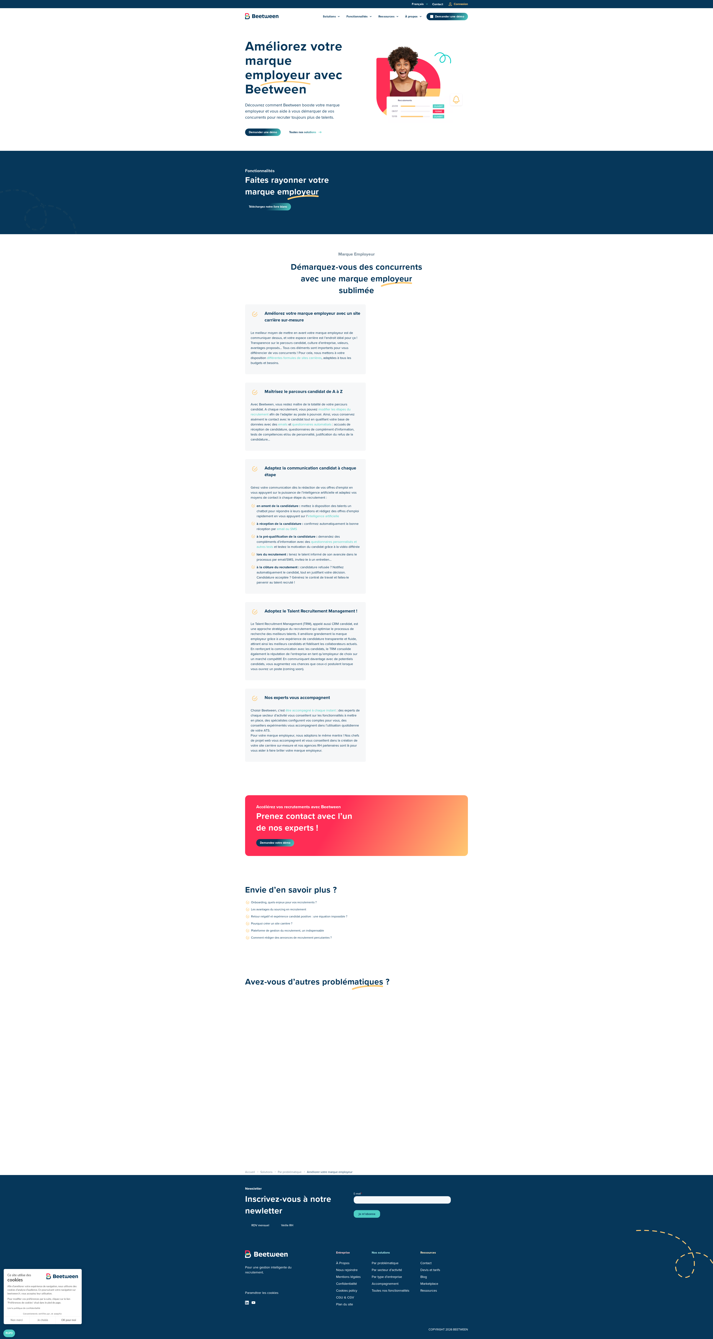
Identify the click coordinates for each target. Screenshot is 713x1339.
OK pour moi (68, 1320)
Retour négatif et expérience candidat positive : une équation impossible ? (299, 916)
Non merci (17, 1320)
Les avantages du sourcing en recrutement (278, 909)
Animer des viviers (269, 1050)
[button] (9, 1333)
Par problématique (385, 1263)
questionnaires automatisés (311, 424)
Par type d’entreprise (387, 1276)
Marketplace (429, 1283)
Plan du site (344, 1304)
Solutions (329, 16)
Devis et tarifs (430, 1270)
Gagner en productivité (350, 1050)
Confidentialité (346, 1283)
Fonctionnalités (357, 16)
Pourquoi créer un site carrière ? (271, 923)
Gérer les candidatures (273, 1127)
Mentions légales (348, 1276)
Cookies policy (346, 1290)
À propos (411, 16)
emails (282, 424)
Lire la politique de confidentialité (23, 1308)
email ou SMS (287, 528)
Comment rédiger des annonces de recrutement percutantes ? (291, 937)
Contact (437, 4)
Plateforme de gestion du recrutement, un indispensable (287, 930)
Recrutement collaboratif (427, 1050)
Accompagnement (385, 1283)
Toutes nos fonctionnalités (390, 1290)
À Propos (342, 1263)
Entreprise (343, 1252)
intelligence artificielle (323, 516)
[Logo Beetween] (262, 16)
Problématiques (260, 1014)
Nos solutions (381, 1252)
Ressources (386, 16)
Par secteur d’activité (387, 1270)
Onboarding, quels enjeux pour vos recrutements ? (284, 902)
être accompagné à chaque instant (311, 710)
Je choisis (42, 1320)
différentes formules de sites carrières (294, 357)
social (247, 1302)
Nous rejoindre (347, 1270)
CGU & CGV (345, 1297)
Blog (423, 1276)
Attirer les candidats (423, 1127)
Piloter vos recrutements (351, 1127)
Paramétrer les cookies (261, 1292)
